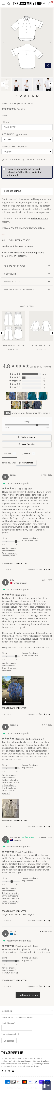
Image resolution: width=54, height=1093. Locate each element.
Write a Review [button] (28, 437)
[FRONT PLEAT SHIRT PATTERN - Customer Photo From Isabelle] (21, 396)
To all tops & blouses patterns (17, 246)
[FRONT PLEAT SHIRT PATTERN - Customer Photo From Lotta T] (16, 405)
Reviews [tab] (7, 453)
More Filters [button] (27, 462)
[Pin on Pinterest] (25, 96)
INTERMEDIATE (22, 240)
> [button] (28, 995)
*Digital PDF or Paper (14, 266)
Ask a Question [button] (28, 444)
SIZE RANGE (14, 134)
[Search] (8, 3)
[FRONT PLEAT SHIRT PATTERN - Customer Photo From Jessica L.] (27, 405)
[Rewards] (46, 1085)
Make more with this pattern (19, 289)
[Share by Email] (37, 96)
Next (50, 42)
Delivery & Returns (35, 159)
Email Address (8, 1023)
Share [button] (8, 569)
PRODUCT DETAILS (12, 191)
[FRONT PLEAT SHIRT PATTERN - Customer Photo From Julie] (11, 396)
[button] (45, 569)
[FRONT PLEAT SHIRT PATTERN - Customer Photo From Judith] (32, 396)
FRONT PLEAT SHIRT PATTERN (14, 563)
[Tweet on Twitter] (20, 96)
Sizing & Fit (10, 274)
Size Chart (22, 134)
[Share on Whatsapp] (33, 96)
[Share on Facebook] (16, 96)
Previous (3, 42)
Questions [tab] (26, 453)
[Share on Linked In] (29, 96)
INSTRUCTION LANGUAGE (14, 146)
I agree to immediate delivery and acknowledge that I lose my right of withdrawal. (24, 172)
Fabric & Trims (12, 282)
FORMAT (5, 122)
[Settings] (44, 3)
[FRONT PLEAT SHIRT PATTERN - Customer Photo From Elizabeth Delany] (37, 405)
